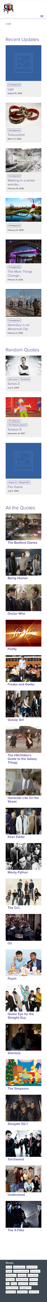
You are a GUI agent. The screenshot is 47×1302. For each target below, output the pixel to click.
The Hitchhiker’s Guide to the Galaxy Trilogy (22, 759)
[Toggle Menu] (41, 16)
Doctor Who (16, 613)
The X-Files (16, 1230)
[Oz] (23, 927)
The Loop (10, 1279)
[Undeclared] (23, 1178)
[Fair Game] (23, 461)
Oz (10, 943)
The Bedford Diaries (22, 542)
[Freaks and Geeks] (23, 668)
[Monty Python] (23, 856)
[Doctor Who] (23, 597)
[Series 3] (23, 365)
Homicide (22, 1275)
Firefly (12, 648)
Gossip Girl (16, 719)
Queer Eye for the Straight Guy (21, 1015)
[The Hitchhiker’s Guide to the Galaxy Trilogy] (23, 739)
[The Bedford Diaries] (23, 527)
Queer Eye (23, 1283)
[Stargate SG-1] (23, 1108)
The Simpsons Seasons (18, 425)
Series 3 (14, 383)
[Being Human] (23, 562)
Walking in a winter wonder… (21, 182)
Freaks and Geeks (21, 684)
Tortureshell (16, 134)
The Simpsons (14, 421)
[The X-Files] (23, 1214)
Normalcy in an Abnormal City (18, 326)
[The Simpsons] (23, 1072)
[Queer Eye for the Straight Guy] (23, 998)
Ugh (11, 89)
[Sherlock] (23, 1037)
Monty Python (18, 872)
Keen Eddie (16, 836)
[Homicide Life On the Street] (23, 782)
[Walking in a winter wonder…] (23, 160)
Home (9, 1267)
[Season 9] (23, 407)
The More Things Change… (20, 273)
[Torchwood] (23, 1143)
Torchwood (25, 379)
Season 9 (14, 429)
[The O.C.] (23, 892)
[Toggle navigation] (41, 7)
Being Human (18, 578)
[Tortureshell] (23, 115)
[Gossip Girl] (23, 704)
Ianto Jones (13, 379)
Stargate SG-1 (24, 482)
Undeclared (16, 1194)
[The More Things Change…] (23, 251)
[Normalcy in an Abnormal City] (23, 303)
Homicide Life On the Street (23, 799)
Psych (12, 978)
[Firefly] (23, 633)
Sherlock (14, 1053)
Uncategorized (14, 84)
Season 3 (12, 482)
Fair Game (15, 486)
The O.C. (14, 907)
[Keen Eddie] (23, 821)
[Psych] (23, 962)
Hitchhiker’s (11, 1275)
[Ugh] (23, 63)
